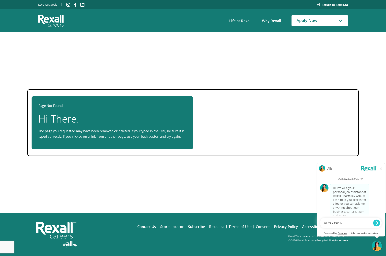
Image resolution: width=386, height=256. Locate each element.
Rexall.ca (217, 226)
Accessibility (313, 226)
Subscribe (197, 226)
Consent (264, 226)
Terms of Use (241, 226)
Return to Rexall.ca (335, 5)
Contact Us (147, 226)
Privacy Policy (287, 226)
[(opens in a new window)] (68, 5)
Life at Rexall (240, 20)
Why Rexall (271, 20)
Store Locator (173, 226)
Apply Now (307, 20)
